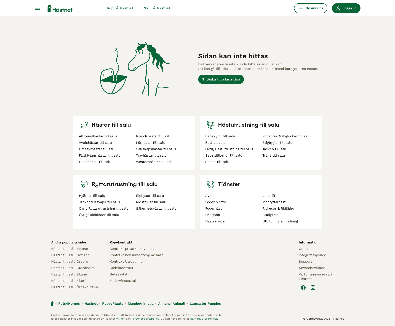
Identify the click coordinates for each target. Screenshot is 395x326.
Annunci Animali (171, 304)
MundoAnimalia (141, 304)
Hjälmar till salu (92, 196)
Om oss (305, 249)
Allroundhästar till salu (98, 136)
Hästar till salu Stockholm (73, 268)
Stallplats (270, 215)
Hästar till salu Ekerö (68, 281)
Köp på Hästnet (120, 8)
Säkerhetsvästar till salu (156, 208)
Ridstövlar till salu (151, 202)
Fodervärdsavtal (123, 281)
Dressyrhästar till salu (97, 149)
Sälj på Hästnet (157, 8)
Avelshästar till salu (95, 143)
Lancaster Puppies (205, 304)
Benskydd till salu (220, 136)
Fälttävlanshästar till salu (99, 155)
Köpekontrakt (121, 242)
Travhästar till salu (151, 155)
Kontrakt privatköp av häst (132, 249)
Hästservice (215, 221)
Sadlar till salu (217, 162)
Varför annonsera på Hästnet (315, 276)
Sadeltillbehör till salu (223, 155)
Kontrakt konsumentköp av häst (136, 255)
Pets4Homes (69, 304)
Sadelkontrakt (121, 268)
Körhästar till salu (150, 143)
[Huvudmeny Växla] (37, 8)
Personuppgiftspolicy (145, 318)
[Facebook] (303, 287)
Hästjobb (212, 215)
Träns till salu (273, 155)
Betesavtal (118, 274)
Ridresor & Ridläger (278, 208)
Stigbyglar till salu (277, 143)
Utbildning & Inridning (280, 221)
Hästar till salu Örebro (69, 261)
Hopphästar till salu (95, 162)
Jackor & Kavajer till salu (99, 202)
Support (305, 261)
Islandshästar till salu (153, 136)
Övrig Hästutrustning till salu (229, 149)
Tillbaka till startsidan (221, 79)
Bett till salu (215, 143)
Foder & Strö (215, 202)
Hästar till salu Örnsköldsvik (74, 287)
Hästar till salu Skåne (69, 274)
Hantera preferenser (203, 318)
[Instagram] (313, 287)
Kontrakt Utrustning (126, 261)
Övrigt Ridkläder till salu (99, 215)
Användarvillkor (312, 268)
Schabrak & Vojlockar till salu (286, 136)
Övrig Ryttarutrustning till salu (103, 208)
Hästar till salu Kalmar (69, 249)
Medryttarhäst (274, 202)
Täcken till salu (274, 149)
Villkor (120, 318)
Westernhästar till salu (154, 162)
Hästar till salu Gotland (70, 255)
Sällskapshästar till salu (156, 149)
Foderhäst (213, 208)
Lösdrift (268, 196)
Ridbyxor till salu (150, 196)
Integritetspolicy (312, 255)
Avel (209, 196)
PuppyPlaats (112, 304)
